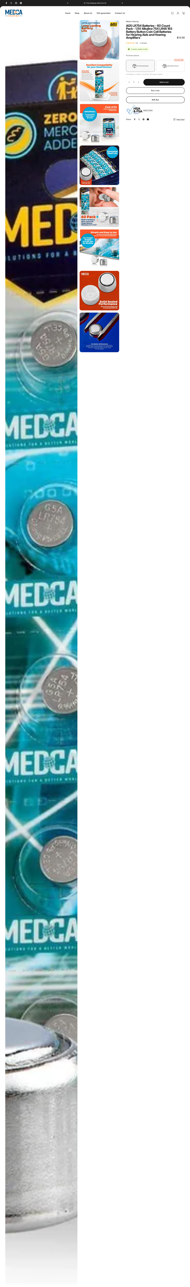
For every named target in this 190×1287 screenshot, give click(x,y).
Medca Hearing (132, 21)
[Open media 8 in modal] (99, 290)
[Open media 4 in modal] (99, 123)
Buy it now (155, 90)
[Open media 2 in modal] (99, 40)
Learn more (148, 110)
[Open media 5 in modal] (99, 165)
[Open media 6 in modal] (99, 207)
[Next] (122, 3)
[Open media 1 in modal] (41, 652)
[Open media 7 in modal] (99, 249)
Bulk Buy (155, 100)
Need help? (180, 119)
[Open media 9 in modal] (99, 332)
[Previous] (68, 3)
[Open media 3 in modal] (99, 82)
